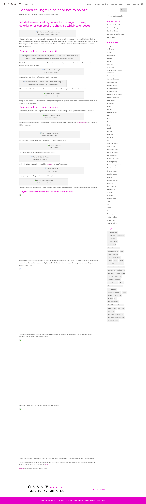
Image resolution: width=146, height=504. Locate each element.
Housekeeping (112, 156)
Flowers (109, 125)
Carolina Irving (112, 238)
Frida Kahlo (121, 267)
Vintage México (112, 217)
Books (109, 61)
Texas (109, 202)
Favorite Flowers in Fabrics (116, 34)
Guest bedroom (112, 143)
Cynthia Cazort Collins (114, 257)
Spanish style (111, 199)
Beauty (109, 58)
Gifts (108, 140)
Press (121, 4)
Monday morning (112, 180)
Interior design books (114, 165)
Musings (114, 4)
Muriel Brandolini (113, 283)
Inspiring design (112, 162)
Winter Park (111, 220)
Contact (136, 4)
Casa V (21, 468)
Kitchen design (112, 171)
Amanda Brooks (112, 232)
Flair (108, 119)
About (128, 4)
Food (109, 128)
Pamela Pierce (112, 286)
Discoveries (111, 100)
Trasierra (120, 305)
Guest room (111, 146)
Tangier (110, 299)
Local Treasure (112, 174)
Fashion (109, 110)
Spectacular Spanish (113, 25)
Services (105, 4)
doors (121, 260)
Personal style (111, 186)
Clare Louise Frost (113, 251)
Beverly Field (111, 235)
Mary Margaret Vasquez (29, 14)
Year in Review (112, 223)
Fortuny (109, 131)
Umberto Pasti (112, 308)
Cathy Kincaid (112, 245)
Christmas (110, 67)
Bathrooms (111, 55)
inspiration (111, 273)
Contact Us (97, 489)
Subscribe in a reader (115, 16)
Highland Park (121, 270)
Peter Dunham (112, 289)
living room (50, 164)
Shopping (110, 192)
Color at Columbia (113, 79)
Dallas (110, 260)
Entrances (110, 103)
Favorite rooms (112, 113)
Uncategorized (112, 214)
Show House (111, 195)
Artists (109, 52)
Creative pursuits (112, 88)
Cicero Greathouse (113, 248)
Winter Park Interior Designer (116, 317)
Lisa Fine (110, 276)
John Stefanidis (120, 273)
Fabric (109, 106)
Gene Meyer (111, 270)
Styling (110, 295)
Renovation (111, 189)
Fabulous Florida (112, 31)
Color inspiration (112, 82)
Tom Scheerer (112, 305)
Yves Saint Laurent (113, 321)
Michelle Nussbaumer (114, 279)
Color (122, 251)
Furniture (110, 134)
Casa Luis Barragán (113, 28)
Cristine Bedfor (81, 123)
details (115, 260)
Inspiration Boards (113, 159)
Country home (112, 85)
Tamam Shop (117, 295)
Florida (109, 122)
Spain (124, 292)
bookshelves (121, 235)
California (110, 64)
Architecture (111, 49)
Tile (108, 205)
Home (89, 4)
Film (108, 116)
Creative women (112, 91)
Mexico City (118, 276)
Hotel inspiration (112, 149)
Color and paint (112, 76)
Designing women (113, 97)
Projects (97, 4)
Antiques (110, 46)
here (46, 464)
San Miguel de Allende (114, 292)
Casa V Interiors (112, 241)
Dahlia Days (111, 37)
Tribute (109, 211)
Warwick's (121, 308)
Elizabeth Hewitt (112, 264)
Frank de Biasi (112, 267)
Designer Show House (114, 94)
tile (115, 299)
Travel (109, 208)
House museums (112, 152)
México (122, 283)
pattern (120, 286)
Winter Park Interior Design (115, 314)
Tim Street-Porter (113, 302)
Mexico (109, 177)
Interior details (53, 14)
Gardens (110, 137)
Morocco (110, 183)
